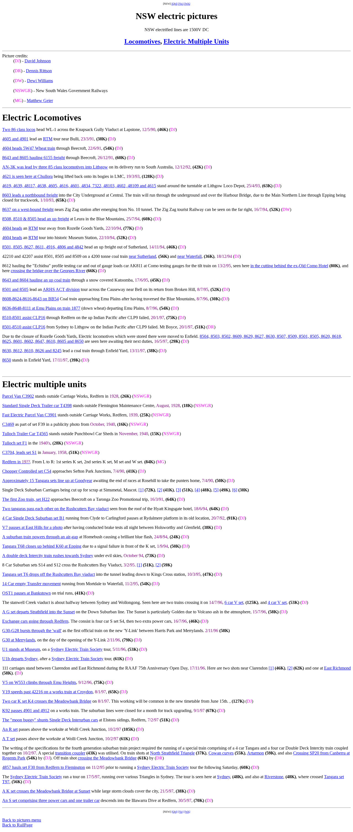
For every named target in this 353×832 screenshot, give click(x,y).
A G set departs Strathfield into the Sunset (38, 611)
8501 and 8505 (15, 289)
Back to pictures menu (21, 820)
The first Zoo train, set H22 (26, 499)
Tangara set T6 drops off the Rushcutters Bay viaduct (48, 574)
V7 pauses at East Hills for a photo (32, 527)
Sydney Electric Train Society (77, 649)
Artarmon (255, 753)
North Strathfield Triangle (172, 753)
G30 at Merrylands (18, 640)
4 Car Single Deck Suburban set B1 (33, 518)
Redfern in (16, 461)
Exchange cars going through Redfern (35, 621)
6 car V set (233, 602)
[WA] (187, 3)
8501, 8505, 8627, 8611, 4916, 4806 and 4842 (42, 247)
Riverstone (273, 776)
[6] (234, 490)
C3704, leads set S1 (19, 452)
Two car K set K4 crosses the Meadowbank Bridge (46, 701)
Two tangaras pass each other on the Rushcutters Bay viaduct (55, 508)
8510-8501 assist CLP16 (23, 317)
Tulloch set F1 (14, 443)
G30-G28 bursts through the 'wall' (31, 630)
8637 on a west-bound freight (28, 209)
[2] (159, 490)
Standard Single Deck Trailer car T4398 (37, 405)
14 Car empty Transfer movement (31, 583)
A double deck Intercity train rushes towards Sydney (47, 555)
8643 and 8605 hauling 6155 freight (33, 157)
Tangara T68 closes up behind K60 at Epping (41, 546)
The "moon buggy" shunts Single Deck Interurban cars (50, 720)
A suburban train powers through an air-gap (40, 536)
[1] (140, 490)
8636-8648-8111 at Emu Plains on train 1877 (41, 308)
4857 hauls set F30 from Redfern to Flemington (43, 767)
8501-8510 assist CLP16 (23, 327)
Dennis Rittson (39, 70)
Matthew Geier (40, 100)
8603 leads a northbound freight (30, 195)
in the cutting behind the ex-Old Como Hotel (289, 265)
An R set (10, 729)
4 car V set (277, 602)
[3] (178, 490)
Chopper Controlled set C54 (26, 471)
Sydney (223, 776)
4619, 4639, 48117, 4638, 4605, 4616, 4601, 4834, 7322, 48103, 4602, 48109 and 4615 (79, 185)
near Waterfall (189, 256)
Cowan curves (221, 753)
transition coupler (70, 753)
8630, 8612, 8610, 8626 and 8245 (31, 350)
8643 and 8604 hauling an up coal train (36, 280)
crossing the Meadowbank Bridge (107, 758)
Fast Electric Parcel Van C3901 (29, 415)
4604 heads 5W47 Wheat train (28, 148)
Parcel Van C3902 (18, 396)
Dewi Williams (40, 80)
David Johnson (38, 60)
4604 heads (12, 228)
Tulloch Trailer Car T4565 (25, 433)
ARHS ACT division (61, 289)
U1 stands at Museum (21, 649)
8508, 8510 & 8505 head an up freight (35, 218)
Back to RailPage (17, 825)
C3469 (8, 424)
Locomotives (142, 41)
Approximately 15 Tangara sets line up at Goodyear (47, 480)
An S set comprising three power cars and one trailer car (51, 800)
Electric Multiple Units (196, 41)
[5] (215, 490)
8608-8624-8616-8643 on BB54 (30, 298)
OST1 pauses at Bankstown (26, 593)
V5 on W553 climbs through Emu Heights (39, 682)
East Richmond (337, 668)
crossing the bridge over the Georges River (48, 270)
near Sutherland (142, 256)
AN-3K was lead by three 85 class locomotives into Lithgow (55, 167)
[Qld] (174, 3)
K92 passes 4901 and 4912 (25, 710)
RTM (47, 139)
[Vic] (180, 3)
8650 (6, 360)
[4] (197, 490)
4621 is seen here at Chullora (27, 176)
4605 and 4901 (15, 139)
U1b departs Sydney (20, 658)
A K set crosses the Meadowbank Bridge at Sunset (46, 791)
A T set (8, 738)
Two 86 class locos (18, 129)
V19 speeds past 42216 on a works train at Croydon (47, 691)
